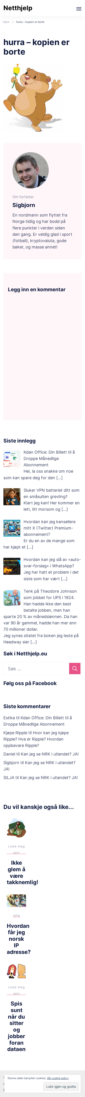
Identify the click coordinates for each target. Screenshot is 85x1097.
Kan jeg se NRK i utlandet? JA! (50, 754)
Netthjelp (17, 8)
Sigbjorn (11, 762)
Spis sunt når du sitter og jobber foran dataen (16, 1026)
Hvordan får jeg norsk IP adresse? (19, 939)
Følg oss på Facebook (30, 683)
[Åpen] (79, 9)
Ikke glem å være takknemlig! (22, 872)
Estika (9, 717)
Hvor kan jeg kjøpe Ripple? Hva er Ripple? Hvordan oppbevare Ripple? (36, 739)
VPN (16, 916)
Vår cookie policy (58, 1078)
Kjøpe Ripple (15, 732)
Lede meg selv (16, 849)
